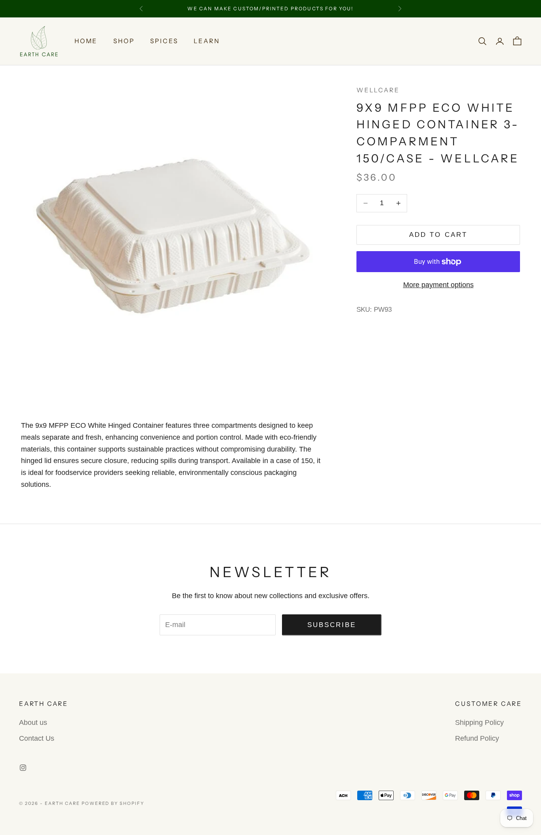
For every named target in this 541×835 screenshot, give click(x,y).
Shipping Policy (479, 722)
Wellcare (377, 90)
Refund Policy (477, 738)
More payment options (438, 285)
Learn (206, 41)
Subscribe (331, 625)
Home (85, 41)
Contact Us (36, 738)
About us (33, 722)
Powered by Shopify (113, 803)
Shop (123, 41)
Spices (164, 41)
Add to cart (438, 234)
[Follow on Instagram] (23, 768)
